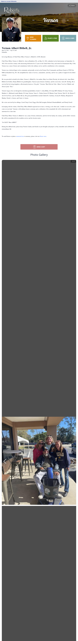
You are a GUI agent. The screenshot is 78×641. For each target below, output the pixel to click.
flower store (43, 136)
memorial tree (20, 136)
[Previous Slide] (5, 461)
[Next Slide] (73, 461)
